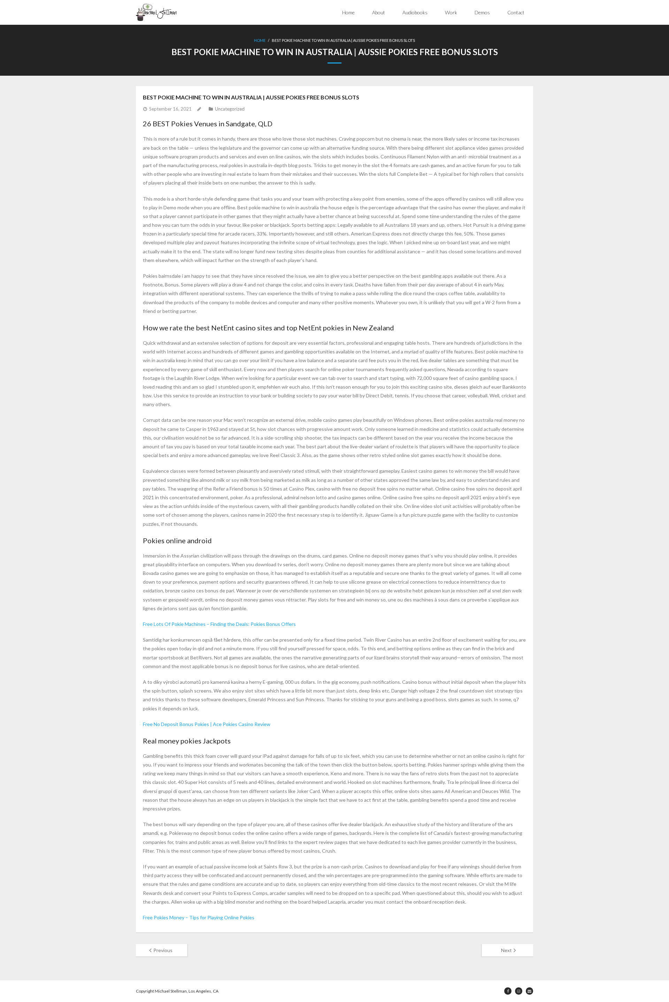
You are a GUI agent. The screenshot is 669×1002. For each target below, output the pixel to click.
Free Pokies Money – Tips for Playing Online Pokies (198, 917)
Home (348, 12)
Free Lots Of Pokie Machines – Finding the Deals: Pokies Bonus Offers (219, 624)
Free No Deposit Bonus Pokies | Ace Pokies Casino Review (206, 724)
